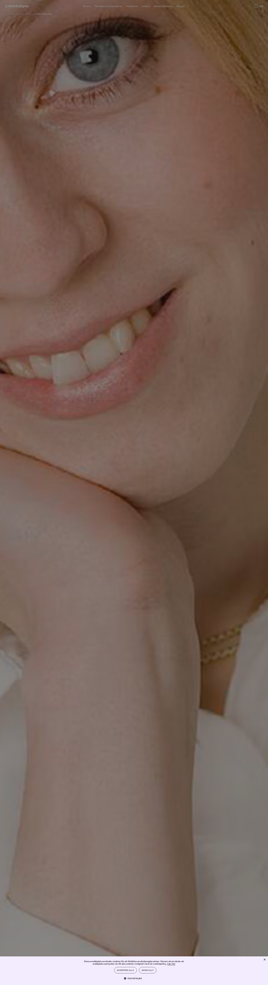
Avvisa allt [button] (148, 970)
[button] (134, 978)
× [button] (264, 960)
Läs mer (171, 963)
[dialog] (134, 492)
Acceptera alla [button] (125, 970)
